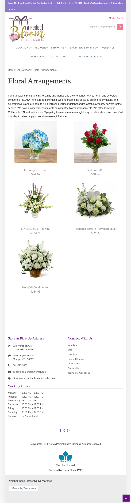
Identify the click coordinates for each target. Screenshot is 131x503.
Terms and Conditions (79, 373)
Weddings (108, 47)
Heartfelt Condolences (35, 287)
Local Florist (74, 363)
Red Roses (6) (95, 170)
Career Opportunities (43, 56)
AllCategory (24, 70)
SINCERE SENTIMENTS (35, 228)
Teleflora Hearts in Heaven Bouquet (95, 228)
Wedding (72, 345)
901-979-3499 (20, 365)
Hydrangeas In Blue (35, 170)
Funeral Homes (76, 359)
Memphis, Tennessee (24, 488)
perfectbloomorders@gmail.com (29, 371)
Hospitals (72, 354)
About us (69, 56)
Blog (70, 349)
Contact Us (73, 368)
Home (11, 70)
